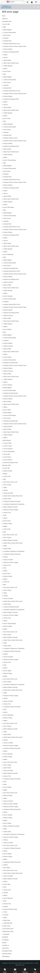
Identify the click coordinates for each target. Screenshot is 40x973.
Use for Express (8, 448)
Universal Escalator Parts (10, 462)
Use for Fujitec (7, 357)
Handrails (6, 934)
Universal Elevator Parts (10, 909)
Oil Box (6, 490)
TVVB (5, 912)
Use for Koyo (7, 457)
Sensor (6, 57)
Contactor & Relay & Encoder (12, 501)
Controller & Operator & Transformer (14, 504)
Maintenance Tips (8, 931)
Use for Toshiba (7, 385)
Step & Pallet (7, 60)
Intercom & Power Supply (11, 510)
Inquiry (5, 942)
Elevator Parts (7, 465)
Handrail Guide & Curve (10, 138)
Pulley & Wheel (8, 49)
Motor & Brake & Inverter (11, 507)
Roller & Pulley (8, 471)
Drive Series (7, 35)
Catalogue (6, 940)
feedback (5, 937)
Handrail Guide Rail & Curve (12, 43)
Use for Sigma (7, 670)
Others (5, 68)
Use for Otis (6, 24)
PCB (5, 515)
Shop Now (6, 948)
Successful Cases (8, 928)
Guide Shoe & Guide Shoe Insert (13, 496)
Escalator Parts (7, 21)
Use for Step (6, 884)
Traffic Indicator (8, 66)
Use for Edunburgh (9, 451)
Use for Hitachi (7, 329)
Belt (5, 27)
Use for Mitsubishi (8, 254)
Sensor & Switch (8, 493)
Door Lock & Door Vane (10, 762)
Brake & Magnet (8, 124)
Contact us (6, 945)
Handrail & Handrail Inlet (11, 268)
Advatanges (6, 956)
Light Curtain (7, 498)
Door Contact (7, 485)
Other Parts (7, 920)
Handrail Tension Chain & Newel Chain (15, 46)
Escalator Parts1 (7, 951)
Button (5, 473)
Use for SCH (6, 118)
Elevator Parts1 (7, 953)
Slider (5, 487)
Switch (5, 54)
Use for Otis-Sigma (8, 207)
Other (5, 784)
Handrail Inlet (7, 41)
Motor (5, 917)
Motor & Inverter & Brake (11, 804)
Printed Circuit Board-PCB (11, 52)
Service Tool (7, 512)
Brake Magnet (8, 30)
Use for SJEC (7, 410)
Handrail (6, 38)
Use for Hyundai (7, 296)
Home (3, 16)
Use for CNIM (7, 443)
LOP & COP (7, 476)
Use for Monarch (8, 898)
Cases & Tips (6, 926)
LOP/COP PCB (8, 923)
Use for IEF (7, 454)
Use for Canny (8, 446)
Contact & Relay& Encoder (11, 607)
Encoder (6, 915)
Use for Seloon (8, 460)
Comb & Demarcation (10, 32)
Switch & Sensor (8, 282)
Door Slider (7, 867)
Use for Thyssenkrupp (9, 160)
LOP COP (6, 582)
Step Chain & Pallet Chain (11, 63)
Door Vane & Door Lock (10, 482)
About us (5, 18)
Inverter (6, 892)
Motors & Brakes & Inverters (12, 826)
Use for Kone (7, 71)
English (12, 2)
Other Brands (7, 440)
